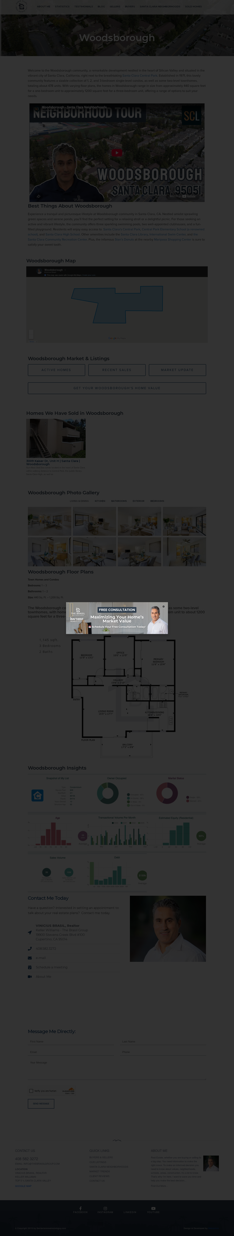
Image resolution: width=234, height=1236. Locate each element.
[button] (163, 606)
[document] (117, 618)
